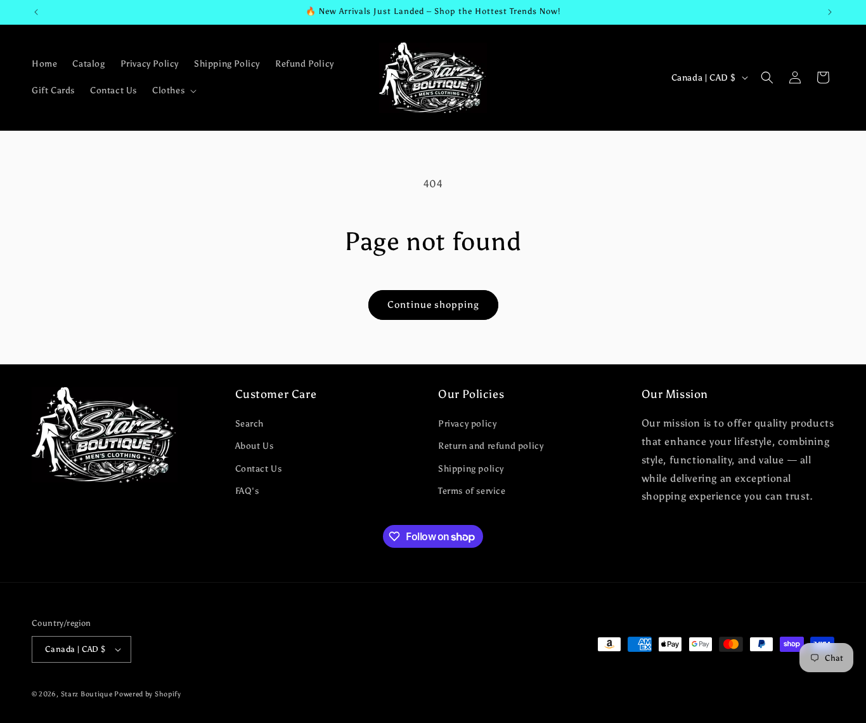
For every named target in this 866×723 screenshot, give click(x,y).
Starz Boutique (88, 694)
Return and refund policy (490, 446)
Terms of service (472, 491)
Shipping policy (471, 468)
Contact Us (258, 468)
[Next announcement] (830, 12)
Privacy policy (467, 423)
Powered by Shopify (147, 694)
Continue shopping (433, 304)
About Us (254, 446)
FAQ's (247, 491)
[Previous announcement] (36, 12)
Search (249, 423)
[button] (173, 90)
